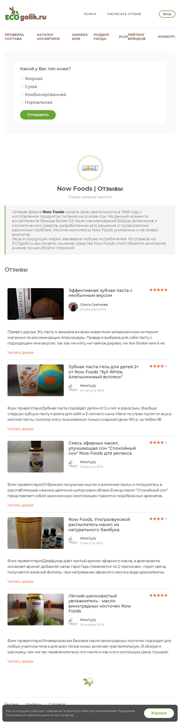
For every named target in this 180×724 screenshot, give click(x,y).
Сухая (31, 86)
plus (123, 37)
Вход (167, 14)
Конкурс (166, 37)
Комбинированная (45, 94)
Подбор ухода (101, 37)
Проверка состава (14, 37)
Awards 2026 (80, 37)
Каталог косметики (48, 37)
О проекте (57, 704)
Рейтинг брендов (136, 37)
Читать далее (21, 352)
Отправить (38, 114)
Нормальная (38, 102)
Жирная (34, 78)
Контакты (33, 704)
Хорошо (159, 713)
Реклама (12, 704)
